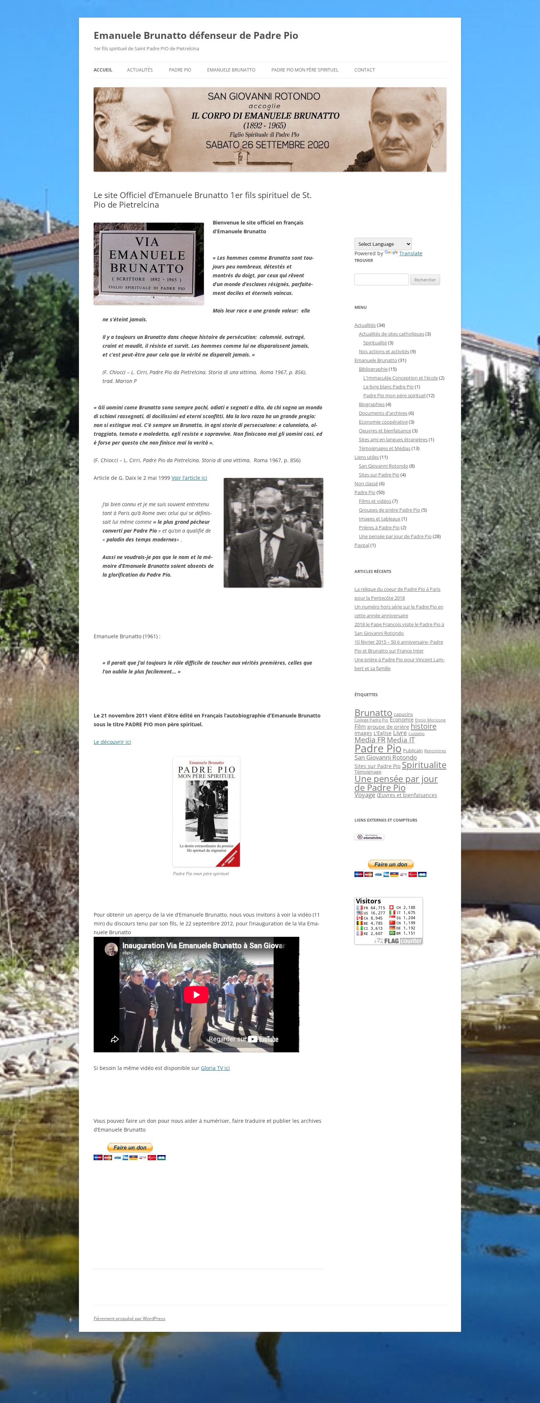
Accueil (103, 70)
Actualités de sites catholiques (391, 333)
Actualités (140, 70)
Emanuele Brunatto (375, 360)
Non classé (366, 483)
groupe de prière (388, 726)
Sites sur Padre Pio (379, 474)
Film (360, 727)
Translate (410, 253)
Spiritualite (424, 765)
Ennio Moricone (430, 720)
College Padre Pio (371, 720)
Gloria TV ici (215, 1067)
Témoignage (367, 771)
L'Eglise (383, 733)
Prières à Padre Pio (379, 527)
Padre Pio (180, 70)
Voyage (364, 794)
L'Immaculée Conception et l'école (400, 378)
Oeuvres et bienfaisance (385, 430)
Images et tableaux (379, 518)
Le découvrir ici (112, 741)
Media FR (369, 740)
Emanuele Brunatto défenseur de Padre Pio (196, 35)
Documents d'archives (383, 413)
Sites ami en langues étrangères (393, 439)
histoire (423, 726)
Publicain (413, 750)
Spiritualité (375, 342)
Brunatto (373, 712)
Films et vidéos (375, 501)
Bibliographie (373, 369)
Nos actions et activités (384, 351)
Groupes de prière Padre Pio (389, 510)
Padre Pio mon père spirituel (304, 70)
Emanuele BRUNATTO (231, 70)
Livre (400, 732)
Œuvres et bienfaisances (407, 795)
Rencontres (435, 750)
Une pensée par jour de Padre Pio (395, 536)
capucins (403, 714)
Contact (364, 70)
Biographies (372, 404)
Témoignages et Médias (384, 448)
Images (363, 733)
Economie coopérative (383, 422)
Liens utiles (366, 457)
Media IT (401, 740)
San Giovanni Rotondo (383, 466)
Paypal (361, 545)
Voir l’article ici (189, 477)
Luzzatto (416, 733)
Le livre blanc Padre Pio (388, 386)
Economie (402, 719)
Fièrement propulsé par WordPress (129, 1318)
